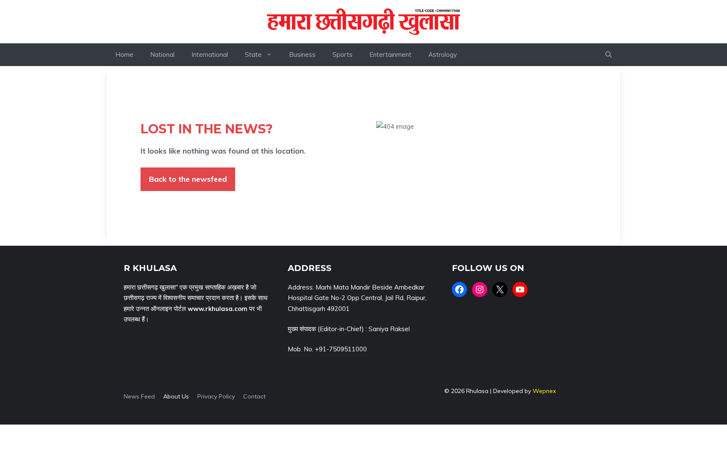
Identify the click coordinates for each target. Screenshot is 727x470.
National (162, 54)
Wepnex (544, 391)
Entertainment (390, 54)
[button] (608, 54)
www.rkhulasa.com (217, 309)
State (253, 54)
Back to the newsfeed (188, 179)
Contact (254, 396)
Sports (342, 54)
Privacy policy (216, 396)
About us (176, 396)
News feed (139, 396)
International (209, 54)
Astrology (442, 54)
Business (302, 54)
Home (124, 54)
